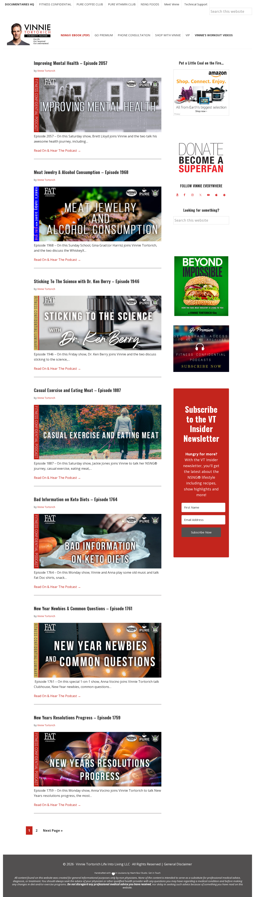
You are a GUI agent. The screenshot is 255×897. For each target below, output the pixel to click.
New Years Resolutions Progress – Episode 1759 (77, 717)
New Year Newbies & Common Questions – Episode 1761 (83, 608)
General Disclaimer (177, 864)
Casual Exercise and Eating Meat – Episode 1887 (77, 390)
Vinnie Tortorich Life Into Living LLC (103, 864)
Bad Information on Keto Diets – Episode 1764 (76, 499)
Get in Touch (154, 873)
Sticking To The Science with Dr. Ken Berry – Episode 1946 (86, 281)
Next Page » (53, 831)
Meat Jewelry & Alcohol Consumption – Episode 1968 (81, 172)
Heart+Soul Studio (138, 873)
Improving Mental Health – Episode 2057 (70, 63)
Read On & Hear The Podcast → (57, 150)
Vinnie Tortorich (30, 34)
